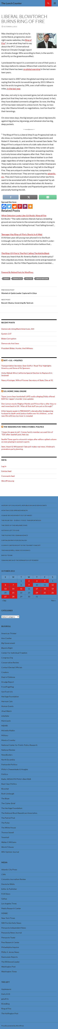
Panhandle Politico (9, 764)
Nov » (53, 600)
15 (21, 589)
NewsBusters (6, 755)
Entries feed (6, 471)
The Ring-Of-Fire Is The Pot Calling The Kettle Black (25, 253)
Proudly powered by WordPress (12, 1026)
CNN (3, 874)
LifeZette (5, 716)
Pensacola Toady (8, 937)
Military (4, 735)
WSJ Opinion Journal (10, 852)
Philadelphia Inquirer (10, 947)
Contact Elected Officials (11, 667)
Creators (5, 672)
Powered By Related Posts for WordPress (17, 272)
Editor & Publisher (9, 889)
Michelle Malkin (8, 730)
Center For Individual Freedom (14, 653)
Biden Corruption (8, 338)
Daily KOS (5, 994)
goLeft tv (5, 999)
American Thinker (8, 633)
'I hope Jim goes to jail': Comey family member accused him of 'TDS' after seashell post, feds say (27, 433)
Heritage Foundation (10, 696)
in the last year (13, 88)
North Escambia (8, 759)
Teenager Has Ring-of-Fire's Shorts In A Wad (21, 234)
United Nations (42, 278)
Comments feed (8, 476)
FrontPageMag (7, 687)
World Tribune (7, 847)
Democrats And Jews (10, 343)
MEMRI (4, 725)
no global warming (31, 69)
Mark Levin (6, 721)
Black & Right (7, 648)
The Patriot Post (8, 818)
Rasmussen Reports (9, 957)
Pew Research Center (10, 942)
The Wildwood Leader (10, 962)
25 (45, 593)
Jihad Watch (6, 711)
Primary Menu (55, 3)
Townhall (5, 837)
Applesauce (6, 989)
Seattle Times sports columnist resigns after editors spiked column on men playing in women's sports (29, 440)
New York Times (8, 918)
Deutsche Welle (8, 884)
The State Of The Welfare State (14, 525)
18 (45, 589)
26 (53, 593)
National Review (8, 750)
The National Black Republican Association (19, 813)
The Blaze (5, 798)
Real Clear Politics (9, 784)
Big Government (8, 643)
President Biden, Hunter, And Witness (17, 348)
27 (5, 596)
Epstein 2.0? (6, 334)
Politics (29, 278)
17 (37, 589)
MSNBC (4, 913)
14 (13, 589)
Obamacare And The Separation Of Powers (19, 560)
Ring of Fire (6, 1008)
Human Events (7, 706)
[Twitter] (9, 206)
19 (53, 589)
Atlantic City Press (9, 869)
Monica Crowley (8, 740)
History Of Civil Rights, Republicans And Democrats (24, 505)
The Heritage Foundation (11, 808)
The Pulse (5, 823)
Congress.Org (7, 658)
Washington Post (8, 966)
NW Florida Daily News (11, 923)
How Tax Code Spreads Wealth (14, 510)
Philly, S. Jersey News (10, 952)
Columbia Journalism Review (13, 879)
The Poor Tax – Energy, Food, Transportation (21, 520)
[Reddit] (14, 206)
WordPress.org (7, 481)
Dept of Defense (8, 677)
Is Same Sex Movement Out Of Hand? (16, 515)
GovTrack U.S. (7, 691)
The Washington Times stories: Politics (24, 427)
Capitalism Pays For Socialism (14, 540)
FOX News (5, 894)
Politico (4, 774)
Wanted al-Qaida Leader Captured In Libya (19, 291)
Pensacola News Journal (11, 932)
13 (5, 589)
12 (53, 585)
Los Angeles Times (9, 903)
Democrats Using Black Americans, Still (17, 329)
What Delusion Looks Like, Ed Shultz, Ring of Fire (23, 215)
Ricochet (5, 789)
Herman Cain (7, 701)
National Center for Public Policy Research (19, 745)
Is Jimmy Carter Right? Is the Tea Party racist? (21, 545)
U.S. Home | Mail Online (15, 391)
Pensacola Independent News (13, 928)
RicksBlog (5, 1004)
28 (13, 596)
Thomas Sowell (7, 832)
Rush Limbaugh (7, 793)
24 (37, 593)
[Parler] (25, 206)
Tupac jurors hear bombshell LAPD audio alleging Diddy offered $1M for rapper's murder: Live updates (28, 397)
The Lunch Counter (11, 3)
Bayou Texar (6, 555)
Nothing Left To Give (10, 530)
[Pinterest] (19, 206)
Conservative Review (10, 662)
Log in (3, 466)
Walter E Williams (8, 842)
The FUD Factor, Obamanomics (14, 535)
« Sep (4, 600)
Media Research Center (11, 908)
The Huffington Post (9, 1013)
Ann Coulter (6, 638)
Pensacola (17, 278)
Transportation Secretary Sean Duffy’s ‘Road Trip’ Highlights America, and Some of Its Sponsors (26, 367)
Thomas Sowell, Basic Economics (15, 550)
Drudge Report (7, 682)
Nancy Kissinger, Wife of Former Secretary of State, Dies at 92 (27, 380)
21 (13, 593)
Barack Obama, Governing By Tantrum (17, 301)
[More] (30, 206)
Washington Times (9, 971)
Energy (6, 278)
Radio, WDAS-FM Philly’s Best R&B (16, 779)
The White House (8, 827)
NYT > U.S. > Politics (13, 360)
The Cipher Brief (8, 803)
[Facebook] (4, 206)
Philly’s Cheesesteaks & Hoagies (14, 769)
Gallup (4, 899)
